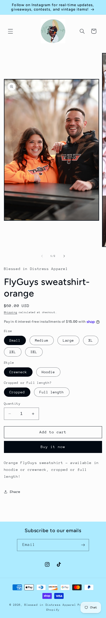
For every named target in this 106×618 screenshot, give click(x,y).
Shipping (10, 312)
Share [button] (15, 492)
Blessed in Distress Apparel (50, 604)
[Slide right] (64, 256)
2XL (12, 352)
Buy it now (53, 447)
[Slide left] (41, 256)
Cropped (17, 392)
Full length (51, 392)
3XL (34, 352)
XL (90, 340)
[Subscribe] (82, 545)
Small (14, 340)
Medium (41, 340)
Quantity (12, 403)
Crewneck (18, 372)
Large (68, 340)
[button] (10, 31)
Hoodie (48, 372)
